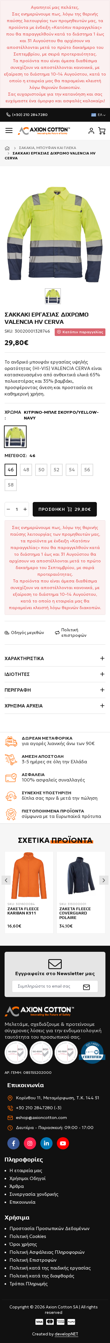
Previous (6, 880)
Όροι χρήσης (23, 1244)
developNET (66, 1334)
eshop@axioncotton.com (41, 1117)
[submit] (86, 986)
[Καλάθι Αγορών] (101, 130)
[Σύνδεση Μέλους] (91, 130)
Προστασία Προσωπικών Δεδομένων (49, 1228)
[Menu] (9, 131)
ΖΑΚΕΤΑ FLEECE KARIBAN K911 (23, 911)
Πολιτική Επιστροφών (33, 1260)
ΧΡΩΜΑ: (52, 415)
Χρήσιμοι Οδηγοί (27, 1178)
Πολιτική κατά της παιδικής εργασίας (50, 1268)
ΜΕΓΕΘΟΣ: (20, 455)
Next (103, 880)
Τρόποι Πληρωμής (28, 1284)
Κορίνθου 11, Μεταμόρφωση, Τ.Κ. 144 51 (57, 1098)
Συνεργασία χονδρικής (33, 1194)
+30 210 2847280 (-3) (38, 1108)
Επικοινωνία (22, 1202)
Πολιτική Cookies (27, 1236)
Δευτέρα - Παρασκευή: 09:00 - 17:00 (55, 1127)
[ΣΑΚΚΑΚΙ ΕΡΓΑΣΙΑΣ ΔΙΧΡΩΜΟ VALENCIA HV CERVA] (55, 233)
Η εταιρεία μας (25, 1170)
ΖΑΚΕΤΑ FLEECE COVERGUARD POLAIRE (75, 913)
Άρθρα (16, 1186)
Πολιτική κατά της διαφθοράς (41, 1276)
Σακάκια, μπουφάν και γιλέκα (47, 147)
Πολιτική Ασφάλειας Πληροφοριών (47, 1252)
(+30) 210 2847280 (30, 114)
